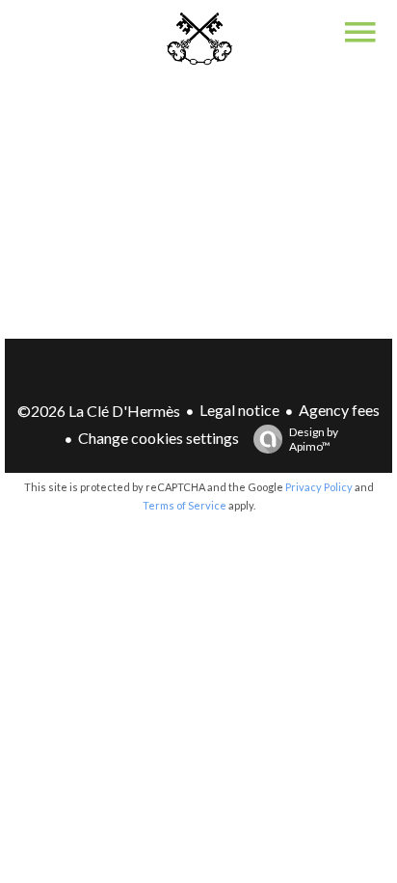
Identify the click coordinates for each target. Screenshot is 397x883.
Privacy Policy (319, 487)
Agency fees (339, 409)
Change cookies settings (158, 437)
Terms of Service (184, 505)
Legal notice (239, 409)
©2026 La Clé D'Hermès (98, 410)
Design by (313, 439)
